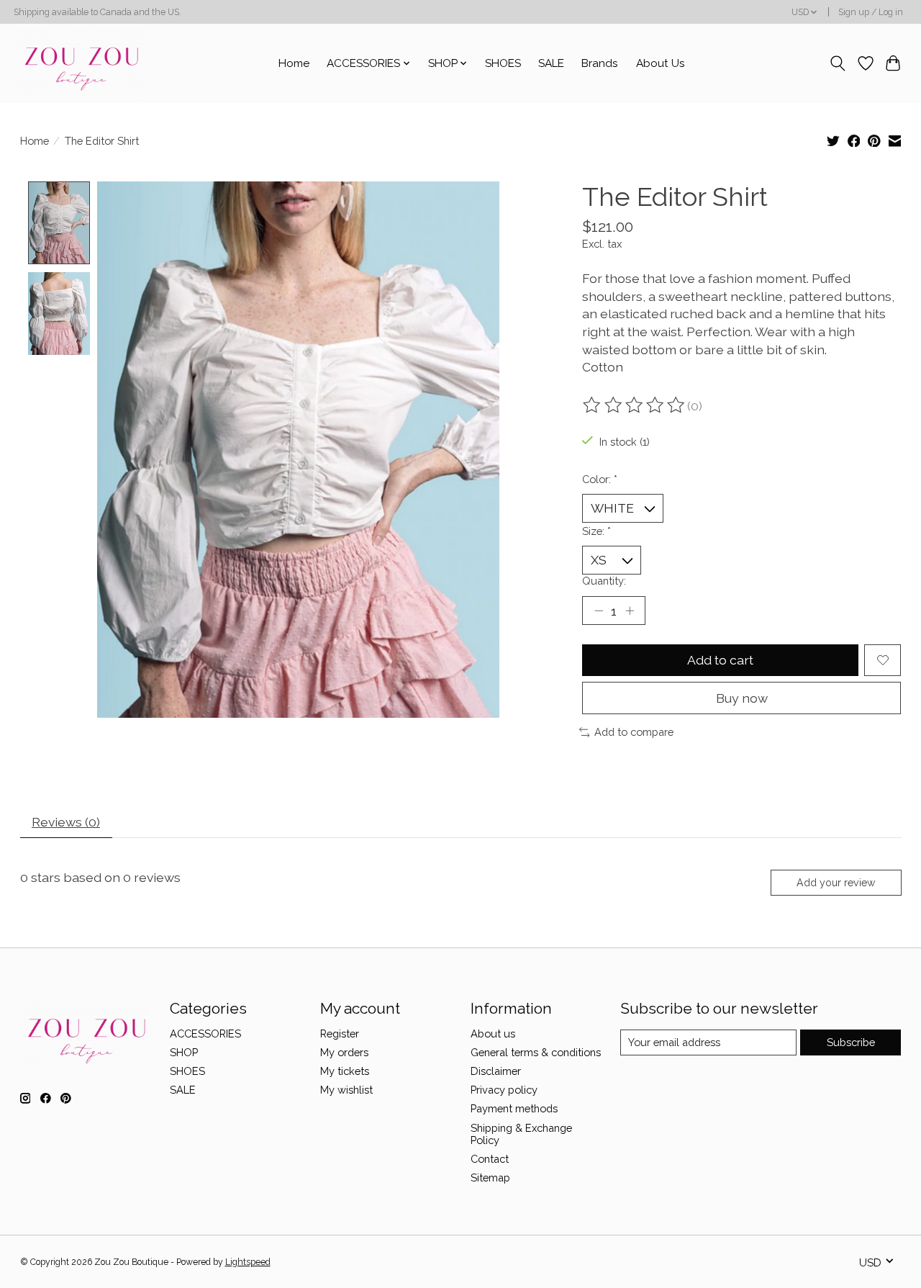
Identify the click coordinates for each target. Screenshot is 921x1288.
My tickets (344, 1071)
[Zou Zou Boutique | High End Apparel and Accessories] (80, 63)
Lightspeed (248, 1262)
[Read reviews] (634, 405)
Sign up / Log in (870, 12)
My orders (344, 1052)
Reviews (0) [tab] (66, 821)
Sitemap (490, 1177)
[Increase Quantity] (630, 610)
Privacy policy (504, 1090)
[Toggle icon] (837, 63)
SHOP (184, 1052)
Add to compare (633, 732)
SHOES (503, 63)
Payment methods (514, 1108)
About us (493, 1033)
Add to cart (720, 659)
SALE (551, 63)
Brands (599, 63)
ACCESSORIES (205, 1033)
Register (339, 1033)
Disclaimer (496, 1071)
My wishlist (346, 1090)
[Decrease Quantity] (599, 610)
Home (293, 63)
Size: (596, 531)
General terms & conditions (536, 1052)
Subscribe (851, 1042)
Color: (599, 479)
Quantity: (604, 581)
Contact (490, 1159)
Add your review (836, 882)
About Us (660, 63)
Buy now (742, 698)
